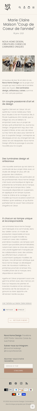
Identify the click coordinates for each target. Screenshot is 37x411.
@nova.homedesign (12, 348)
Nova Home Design (17, 401)
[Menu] (33, 7)
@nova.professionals (13, 351)
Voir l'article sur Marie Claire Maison (17, 303)
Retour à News (20, 320)
